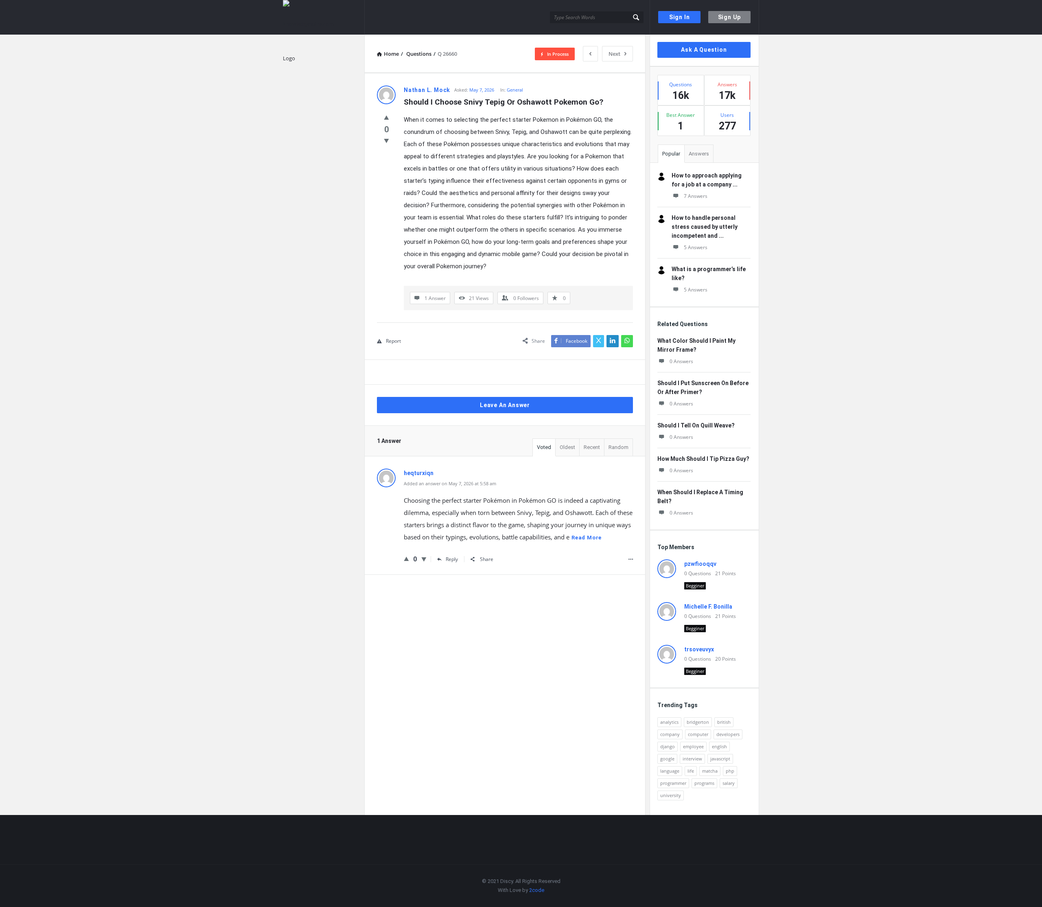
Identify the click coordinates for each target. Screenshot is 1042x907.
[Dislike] (386, 140)
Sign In (679, 17)
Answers (699, 154)
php (730, 771)
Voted (544, 447)
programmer (673, 783)
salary (728, 783)
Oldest (567, 447)
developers (728, 734)
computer (698, 734)
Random (618, 447)
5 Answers (695, 247)
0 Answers (681, 361)
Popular (671, 154)
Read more (586, 538)
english (719, 746)
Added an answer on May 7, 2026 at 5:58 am (450, 483)
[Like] (386, 117)
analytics (669, 722)
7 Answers (695, 196)
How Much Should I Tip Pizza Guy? (703, 459)
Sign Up (729, 17)
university (670, 795)
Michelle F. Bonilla (708, 606)
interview (692, 759)
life (690, 771)
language (669, 771)
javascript (720, 759)
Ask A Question (704, 49)
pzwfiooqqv (700, 564)
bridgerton (698, 722)
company (670, 734)
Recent (592, 447)
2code (536, 890)
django (667, 746)
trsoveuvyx (699, 649)
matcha (710, 771)
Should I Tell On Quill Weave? (696, 425)
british (724, 722)
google (667, 759)
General (515, 90)
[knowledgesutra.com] (324, 17)
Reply (452, 559)
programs (704, 783)
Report (393, 340)
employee (693, 746)
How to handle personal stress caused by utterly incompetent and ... (705, 227)
